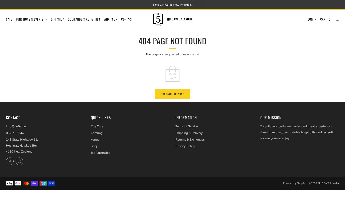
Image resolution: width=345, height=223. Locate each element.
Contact (127, 19)
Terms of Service (186, 126)
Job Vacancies (100, 153)
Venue (95, 139)
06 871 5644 (15, 133)
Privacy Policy (185, 146)
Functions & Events (29, 19)
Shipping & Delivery (189, 133)
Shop (94, 146)
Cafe (9, 19)
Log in (312, 19)
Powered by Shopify (294, 183)
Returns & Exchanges (190, 139)
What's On (110, 19)
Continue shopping (172, 94)
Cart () (325, 19)
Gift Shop (57, 19)
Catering (97, 133)
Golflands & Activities (84, 19)
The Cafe (97, 126)
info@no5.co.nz (17, 126)
